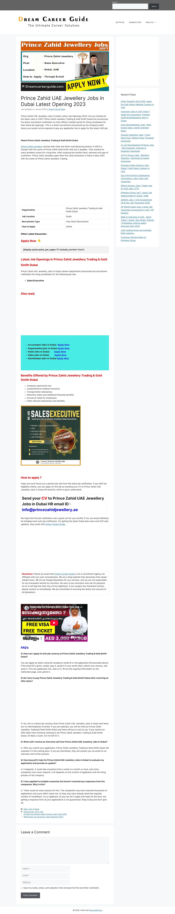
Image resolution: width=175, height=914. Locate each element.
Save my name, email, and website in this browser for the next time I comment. (61, 888)
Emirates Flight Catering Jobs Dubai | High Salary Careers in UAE (135, 168)
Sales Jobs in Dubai (31, 809)
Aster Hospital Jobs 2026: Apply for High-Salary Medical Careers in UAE (137, 104)
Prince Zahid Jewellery (31, 146)
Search (115, 2)
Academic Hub (135, 22)
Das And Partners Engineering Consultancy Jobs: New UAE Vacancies (135, 178)
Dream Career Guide (65, 574)
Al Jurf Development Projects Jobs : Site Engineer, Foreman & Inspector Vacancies (137, 148)
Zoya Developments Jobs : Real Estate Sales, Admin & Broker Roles (136, 128)
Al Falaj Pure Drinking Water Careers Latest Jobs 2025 (45, 814)
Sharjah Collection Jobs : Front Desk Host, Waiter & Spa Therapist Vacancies (137, 138)
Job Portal (119, 22)
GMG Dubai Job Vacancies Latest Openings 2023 (43, 817)
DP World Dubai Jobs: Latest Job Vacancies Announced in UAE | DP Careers (137, 210)
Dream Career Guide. (55, 524)
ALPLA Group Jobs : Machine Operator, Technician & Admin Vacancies (135, 158)
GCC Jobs (39, 812)
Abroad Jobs (29, 812)
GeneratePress (96, 910)
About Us (150, 22)
